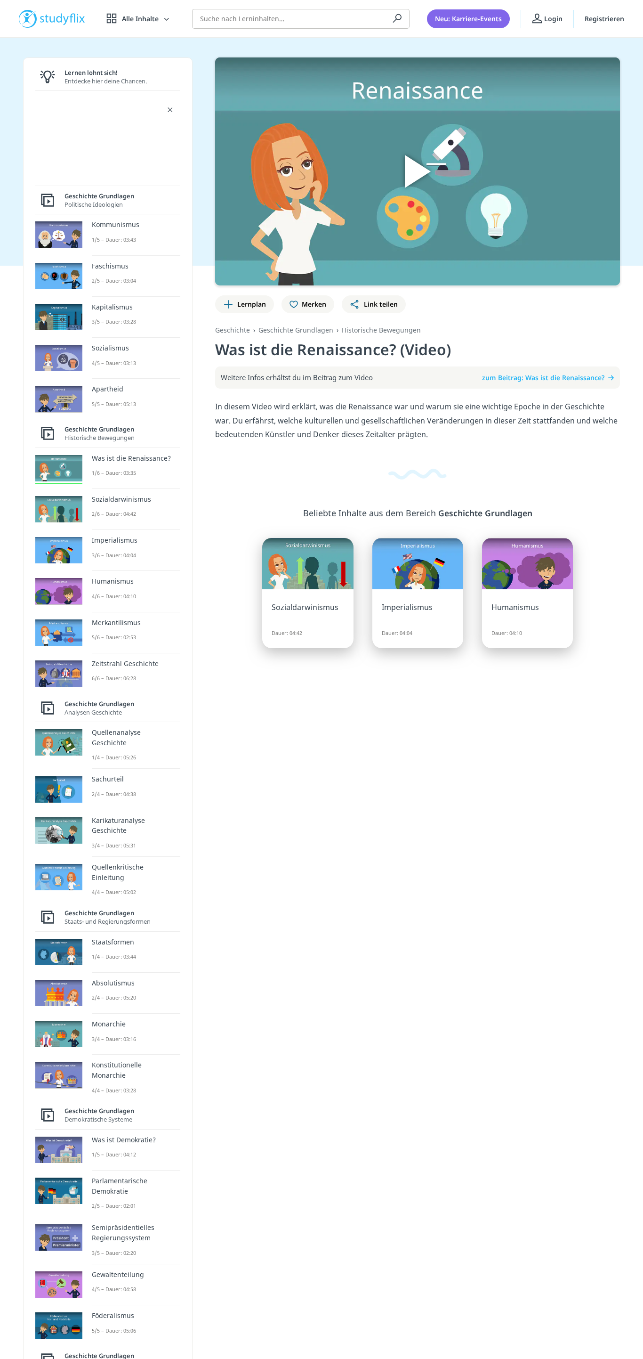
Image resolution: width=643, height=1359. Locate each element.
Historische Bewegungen (381, 330)
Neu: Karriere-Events (468, 18)
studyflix (62, 18)
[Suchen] (397, 19)
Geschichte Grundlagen (295, 330)
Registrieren (604, 18)
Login (552, 18)
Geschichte (232, 330)
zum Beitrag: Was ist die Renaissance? (543, 377)
